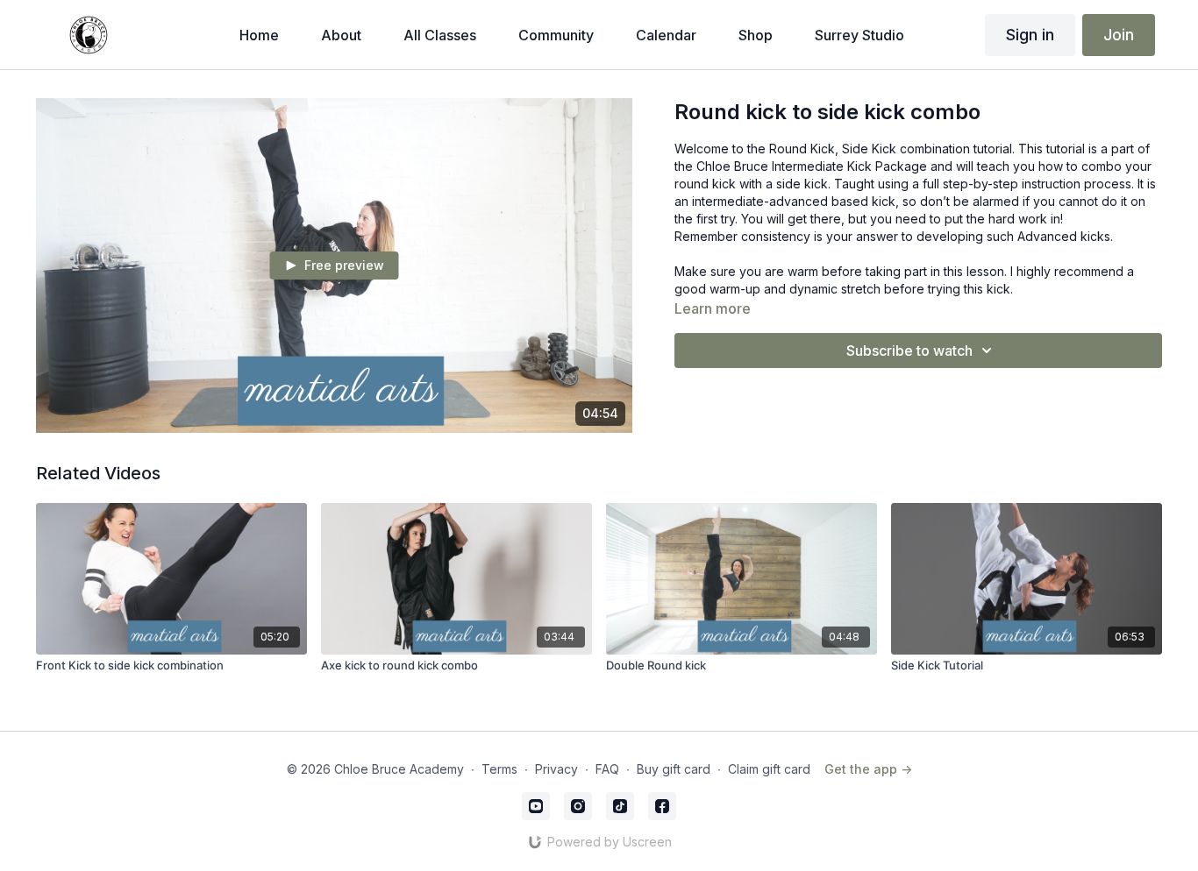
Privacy (556, 768)
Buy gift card (673, 768)
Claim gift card (769, 768)
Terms (499, 768)
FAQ (607, 768)
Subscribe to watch (909, 350)
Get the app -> (868, 768)
